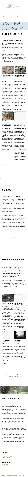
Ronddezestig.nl (5, 465)
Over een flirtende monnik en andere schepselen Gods (18, 305)
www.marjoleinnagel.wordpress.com (8, 270)
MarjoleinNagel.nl (5, 464)
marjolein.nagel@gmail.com (7, 456)
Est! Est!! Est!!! (17, 340)
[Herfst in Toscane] (7, 335)
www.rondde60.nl (18, 237)
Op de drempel (5, 120)
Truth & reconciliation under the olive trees (19, 76)
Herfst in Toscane (6, 340)
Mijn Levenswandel (10, 475)
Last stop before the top (7, 303)
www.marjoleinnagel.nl (7, 417)
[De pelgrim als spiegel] (20, 115)
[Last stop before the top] (7, 298)
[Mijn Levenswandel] (13, 6)
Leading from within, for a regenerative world (7, 76)
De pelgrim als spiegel (19, 120)
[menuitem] (7, 16)
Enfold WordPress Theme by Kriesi (18, 475)
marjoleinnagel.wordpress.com (14, 376)
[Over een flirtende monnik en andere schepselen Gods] (20, 298)
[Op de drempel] (7, 115)
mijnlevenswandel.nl (6, 467)
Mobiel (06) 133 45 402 (6, 457)
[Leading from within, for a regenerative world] (7, 70)
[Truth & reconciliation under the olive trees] (20, 70)
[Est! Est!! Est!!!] (20, 335)
